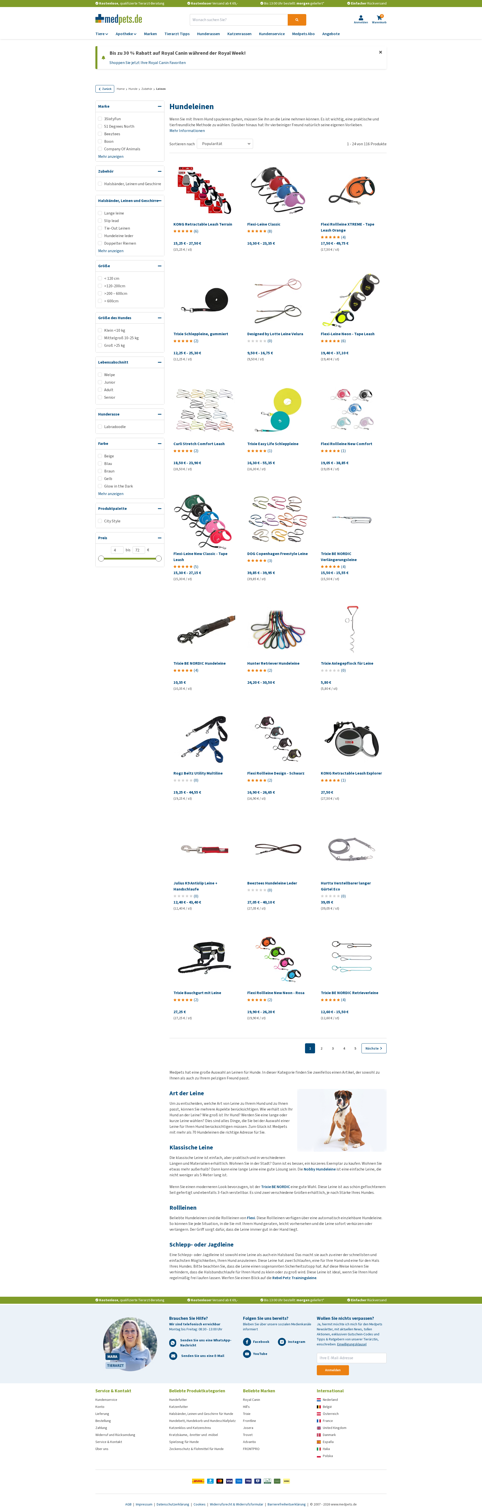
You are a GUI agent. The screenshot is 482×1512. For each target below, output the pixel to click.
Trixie (247, 1413)
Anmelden (333, 1370)
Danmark (329, 1434)
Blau (108, 463)
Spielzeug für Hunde (184, 1441)
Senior (109, 397)
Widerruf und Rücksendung (115, 1434)
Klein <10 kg (114, 330)
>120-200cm (114, 286)
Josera (248, 1427)
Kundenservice (106, 1399)
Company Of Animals (122, 149)
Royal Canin (251, 1399)
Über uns (101, 1449)
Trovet (248, 1434)
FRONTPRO (251, 1449)
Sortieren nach (182, 144)
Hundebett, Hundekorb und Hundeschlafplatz (202, 1420)
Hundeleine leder (118, 235)
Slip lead (111, 220)
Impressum (144, 1504)
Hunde (133, 89)
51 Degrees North (119, 126)
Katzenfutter (178, 1406)
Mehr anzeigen (111, 156)
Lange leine (114, 213)
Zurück (106, 89)
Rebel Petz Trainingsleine (294, 1277)
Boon (108, 141)
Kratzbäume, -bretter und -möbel (193, 1434)
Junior (109, 382)
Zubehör (146, 89)
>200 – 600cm (115, 293)
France (328, 1420)
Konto (99, 1406)
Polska (328, 1456)
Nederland (330, 1399)
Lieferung (102, 1413)
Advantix (249, 1441)
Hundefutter (178, 1399)
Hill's (246, 1406)
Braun (109, 471)
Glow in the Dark (118, 486)
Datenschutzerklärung (173, 1504)
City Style (112, 521)
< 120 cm (111, 278)
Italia (326, 1449)
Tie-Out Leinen (117, 228)
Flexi (251, 1217)
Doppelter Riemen (120, 243)
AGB (128, 1504)
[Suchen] (297, 20)
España (328, 1441)
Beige (109, 456)
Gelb (108, 478)
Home (121, 89)
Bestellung (103, 1420)
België (327, 1406)
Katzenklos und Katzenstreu (190, 1427)
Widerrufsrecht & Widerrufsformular (237, 1504)
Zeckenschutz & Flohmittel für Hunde (196, 1449)
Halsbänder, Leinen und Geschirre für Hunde (201, 1413)
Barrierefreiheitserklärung (287, 1504)
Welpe (109, 374)
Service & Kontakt (108, 1441)
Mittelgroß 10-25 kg (121, 337)
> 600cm (111, 301)
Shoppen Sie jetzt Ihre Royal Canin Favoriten (147, 62)
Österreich (331, 1413)
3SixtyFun (112, 118)
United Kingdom (334, 1427)
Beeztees (112, 133)
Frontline (249, 1420)
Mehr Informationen (187, 130)
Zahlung (101, 1427)
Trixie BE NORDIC (275, 1186)
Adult (108, 389)
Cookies (200, 1504)
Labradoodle (115, 426)
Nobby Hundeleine (320, 1169)
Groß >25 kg (114, 345)
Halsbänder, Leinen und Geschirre (132, 183)
